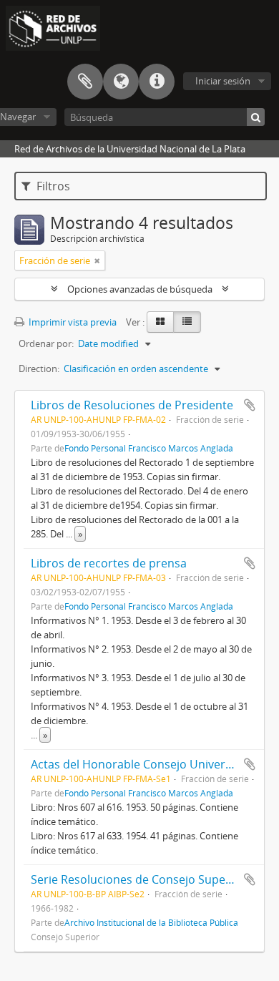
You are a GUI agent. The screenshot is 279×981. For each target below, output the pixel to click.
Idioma (121, 81)
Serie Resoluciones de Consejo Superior (138, 879)
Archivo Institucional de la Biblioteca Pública (151, 922)
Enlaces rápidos (157, 81)
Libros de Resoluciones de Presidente (132, 405)
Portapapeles (85, 81)
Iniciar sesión (222, 80)
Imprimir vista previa (71, 322)
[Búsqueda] (256, 117)
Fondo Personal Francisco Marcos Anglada (148, 448)
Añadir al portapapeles (250, 405)
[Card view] (160, 322)
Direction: (39, 368)
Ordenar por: (46, 343)
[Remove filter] (97, 260)
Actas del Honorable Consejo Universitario (145, 764)
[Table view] (187, 322)
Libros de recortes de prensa (109, 563)
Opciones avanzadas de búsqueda (140, 289)
